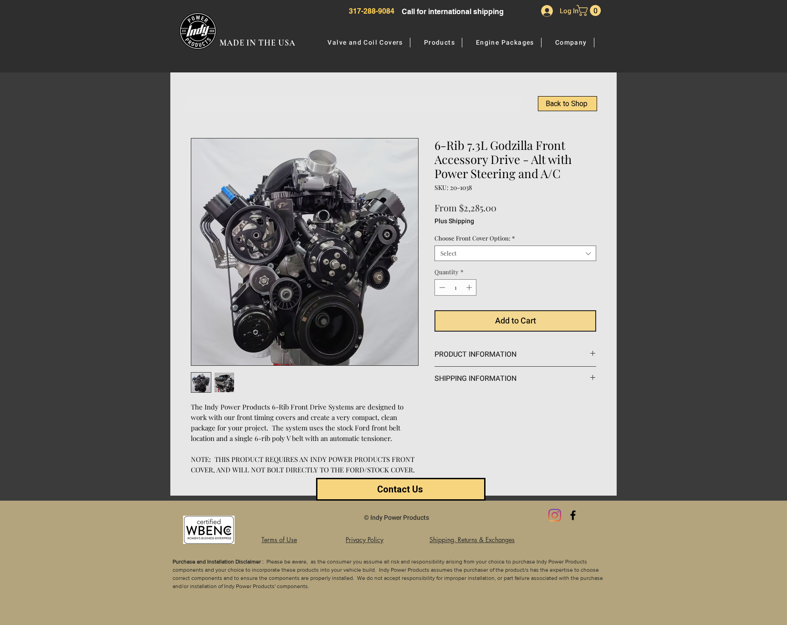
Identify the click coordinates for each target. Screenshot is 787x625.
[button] (590, 10)
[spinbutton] (456, 287)
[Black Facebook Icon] (573, 515)
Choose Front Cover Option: (474, 238)
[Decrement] (441, 287)
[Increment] (470, 287)
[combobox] (515, 253)
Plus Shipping (454, 221)
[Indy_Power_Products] (554, 515)
